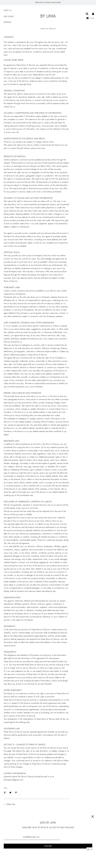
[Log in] (93, 13)
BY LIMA (48, 16)
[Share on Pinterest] (16, 792)
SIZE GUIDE (9, 16)
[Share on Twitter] (10, 792)
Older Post (10, 804)
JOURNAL (8, 22)
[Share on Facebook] (5, 792)
